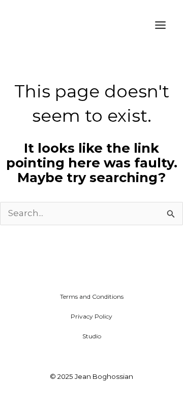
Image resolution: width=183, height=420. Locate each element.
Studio (91, 336)
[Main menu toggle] (160, 25)
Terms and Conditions (92, 296)
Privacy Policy (91, 316)
